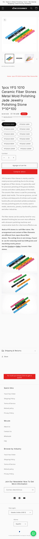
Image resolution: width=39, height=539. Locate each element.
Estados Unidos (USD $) (18, 512)
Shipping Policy (9, 399)
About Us (7, 427)
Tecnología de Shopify (25, 535)
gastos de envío (8, 116)
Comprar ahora (19, 172)
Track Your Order (10, 394)
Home (9, 76)
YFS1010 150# (9, 124)
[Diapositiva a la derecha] (37, 59)
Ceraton (11, 246)
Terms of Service (10, 403)
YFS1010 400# (9, 139)
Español (18, 524)
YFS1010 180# (25, 124)
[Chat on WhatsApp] (33, 533)
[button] (2, 8)
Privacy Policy (9, 413)
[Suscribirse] (32, 489)
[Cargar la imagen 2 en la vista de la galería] (19, 58)
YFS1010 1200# (9, 149)
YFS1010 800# (9, 144)
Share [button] (6, 356)
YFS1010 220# (9, 129)
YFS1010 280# (9, 134)
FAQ (5, 441)
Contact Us (8, 431)
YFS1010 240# (25, 129)
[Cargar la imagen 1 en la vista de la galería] (9, 58)
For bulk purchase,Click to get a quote (19, 376)
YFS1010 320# (25, 134)
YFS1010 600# (25, 139)
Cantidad (5, 153)
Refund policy (9, 408)
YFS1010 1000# (25, 144)
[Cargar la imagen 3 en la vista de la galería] (29, 58)
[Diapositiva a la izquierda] (2, 59)
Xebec (18, 246)
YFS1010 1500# (25, 149)
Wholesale (7, 436)
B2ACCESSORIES (16, 535)
